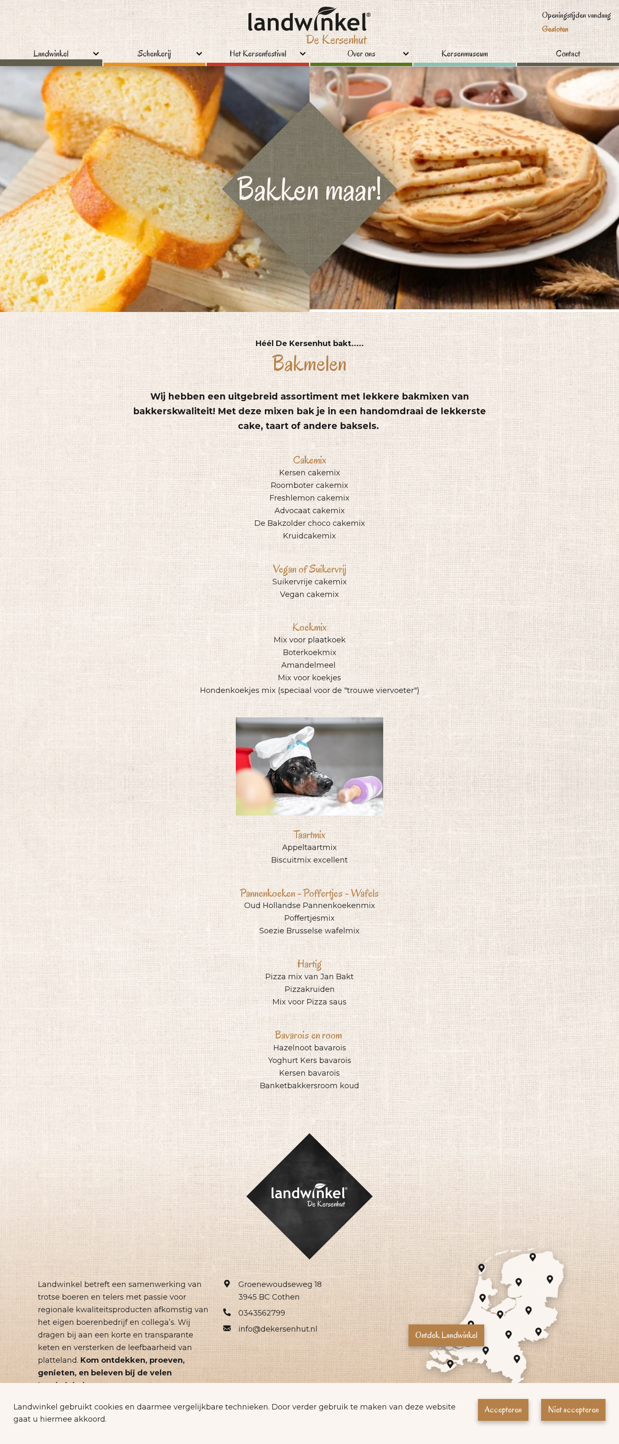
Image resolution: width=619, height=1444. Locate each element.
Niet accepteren (573, 1409)
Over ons (361, 54)
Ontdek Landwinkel (446, 1335)
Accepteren (503, 1409)
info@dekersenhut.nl (278, 1329)
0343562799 (261, 1313)
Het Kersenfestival (257, 54)
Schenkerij (154, 54)
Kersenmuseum (464, 54)
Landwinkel (51, 54)
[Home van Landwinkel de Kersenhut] (309, 28)
